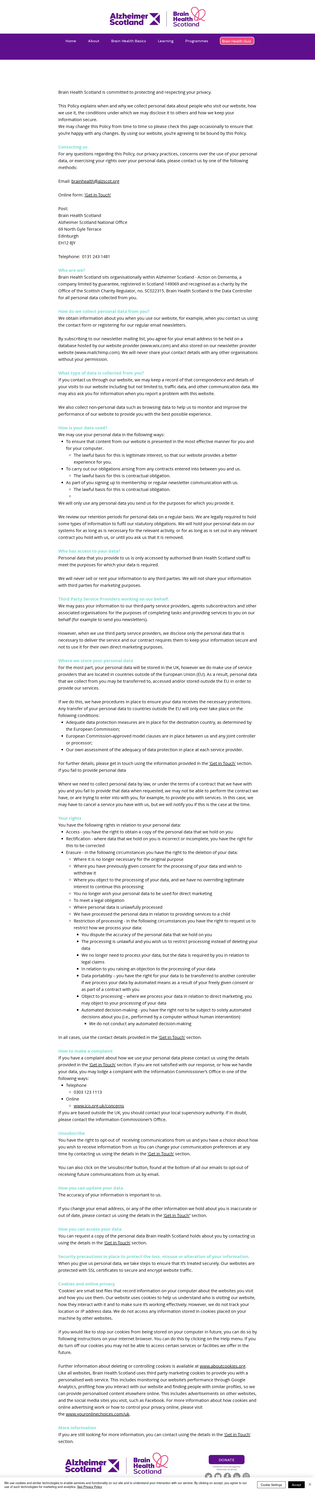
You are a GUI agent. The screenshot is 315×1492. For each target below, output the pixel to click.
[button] (93, 40)
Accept (296, 1485)
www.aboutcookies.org (222, 1366)
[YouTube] (218, 1476)
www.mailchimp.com (97, 352)
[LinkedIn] (236, 1476)
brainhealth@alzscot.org (95, 181)
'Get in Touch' (97, 195)
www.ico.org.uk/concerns (99, 1106)
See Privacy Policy (89, 1487)
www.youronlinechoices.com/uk (97, 1414)
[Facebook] (227, 1476)
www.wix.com (155, 345)
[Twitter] (208, 1476)
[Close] (309, 1485)
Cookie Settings (271, 1485)
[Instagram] (246, 1476)
